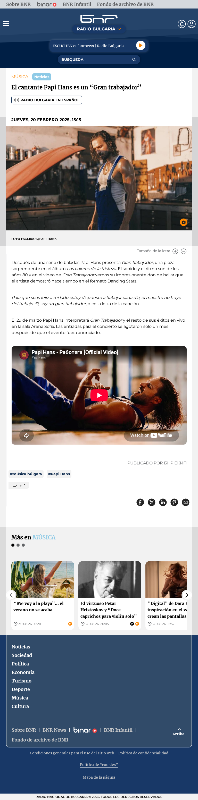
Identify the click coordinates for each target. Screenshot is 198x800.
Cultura (20, 706)
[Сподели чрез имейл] (186, 502)
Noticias (21, 647)
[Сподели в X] (151, 502)
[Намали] (183, 251)
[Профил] (191, 24)
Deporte (21, 689)
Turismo (21, 681)
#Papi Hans (59, 474)
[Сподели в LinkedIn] (163, 502)
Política (20, 664)
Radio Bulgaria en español (49, 100)
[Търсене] (134, 59)
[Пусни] (140, 45)
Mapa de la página (99, 777)
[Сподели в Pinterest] (174, 502)
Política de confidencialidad (143, 753)
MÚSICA (19, 76)
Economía (23, 672)
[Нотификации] (181, 24)
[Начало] (99, 19)
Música (20, 698)
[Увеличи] (175, 251)
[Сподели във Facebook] (140, 502)
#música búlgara (26, 474)
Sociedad (22, 655)
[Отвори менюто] (6, 23)
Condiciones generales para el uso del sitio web (72, 753)
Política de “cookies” (99, 764)
